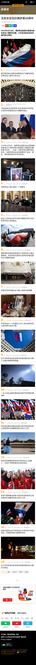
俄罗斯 (21, 572)
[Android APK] (6, 645)
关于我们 (3, 634)
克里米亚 (14, 572)
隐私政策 (23, 637)
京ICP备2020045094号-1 (8, 652)
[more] (34, 70)
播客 (32, 618)
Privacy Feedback (6, 639)
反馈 (17, 634)
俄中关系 (17, 618)
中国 (2, 618)
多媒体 (3, 572)
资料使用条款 (11, 634)
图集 (9, 572)
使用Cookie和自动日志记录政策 (10, 637)
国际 (12, 618)
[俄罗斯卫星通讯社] (6, 3)
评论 (22, 618)
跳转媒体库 (24, 70)
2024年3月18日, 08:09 (8, 22)
